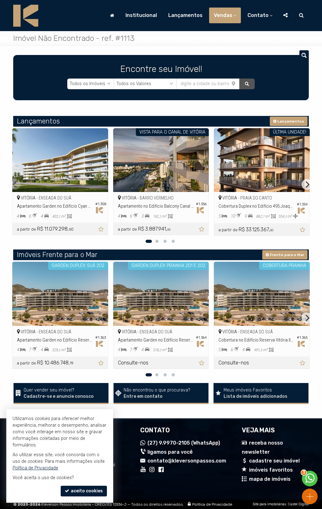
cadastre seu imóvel (274, 461)
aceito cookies (86, 491)
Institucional (141, 15)
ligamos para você (170, 452)
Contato (258, 15)
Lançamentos (185, 15)
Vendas (223, 15)
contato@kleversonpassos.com (186, 461)
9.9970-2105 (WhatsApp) (183, 443)
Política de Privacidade (212, 504)
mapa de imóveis (270, 479)
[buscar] (247, 84)
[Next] (307, 184)
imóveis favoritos (271, 470)
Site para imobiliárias (269, 504)
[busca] (301, 15)
